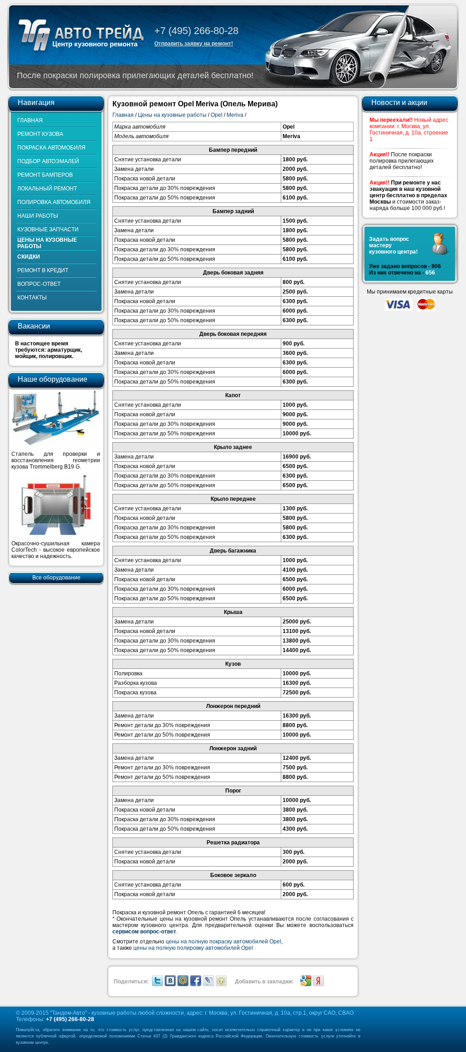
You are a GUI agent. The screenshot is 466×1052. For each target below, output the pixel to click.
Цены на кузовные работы (172, 115)
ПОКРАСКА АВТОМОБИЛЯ (51, 148)
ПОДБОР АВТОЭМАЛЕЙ (48, 161)
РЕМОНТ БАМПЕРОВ (45, 175)
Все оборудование (56, 577)
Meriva (235, 115)
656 (430, 272)
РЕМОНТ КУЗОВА (40, 134)
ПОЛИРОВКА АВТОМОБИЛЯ (54, 202)
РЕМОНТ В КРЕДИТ (42, 270)
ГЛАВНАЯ (30, 120)
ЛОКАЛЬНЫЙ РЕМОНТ (47, 188)
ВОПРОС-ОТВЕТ (39, 284)
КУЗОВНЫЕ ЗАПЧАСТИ (48, 229)
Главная (123, 115)
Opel (217, 115)
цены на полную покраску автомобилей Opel (223, 941)
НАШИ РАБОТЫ (37, 216)
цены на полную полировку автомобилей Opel (193, 948)
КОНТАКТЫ (32, 297)
